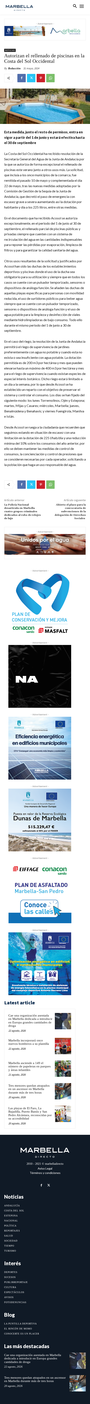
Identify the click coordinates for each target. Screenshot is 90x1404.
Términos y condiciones (45, 1173)
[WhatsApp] (50, 78)
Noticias (10, 50)
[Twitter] (31, 78)
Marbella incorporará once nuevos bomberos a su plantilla (28, 1042)
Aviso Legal (45, 1168)
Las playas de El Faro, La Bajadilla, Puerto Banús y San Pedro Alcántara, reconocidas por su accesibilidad (30, 1113)
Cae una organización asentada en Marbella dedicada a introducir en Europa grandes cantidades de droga (30, 1021)
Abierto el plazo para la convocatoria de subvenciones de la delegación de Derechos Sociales (70, 511)
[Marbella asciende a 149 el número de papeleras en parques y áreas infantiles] (63, 1068)
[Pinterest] (41, 78)
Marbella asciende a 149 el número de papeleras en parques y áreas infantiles (29, 1066)
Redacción (14, 68)
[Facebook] (21, 78)
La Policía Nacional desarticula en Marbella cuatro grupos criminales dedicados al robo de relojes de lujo (22, 511)
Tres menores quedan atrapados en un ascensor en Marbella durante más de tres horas (29, 1089)
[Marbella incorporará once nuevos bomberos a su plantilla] (63, 1046)
